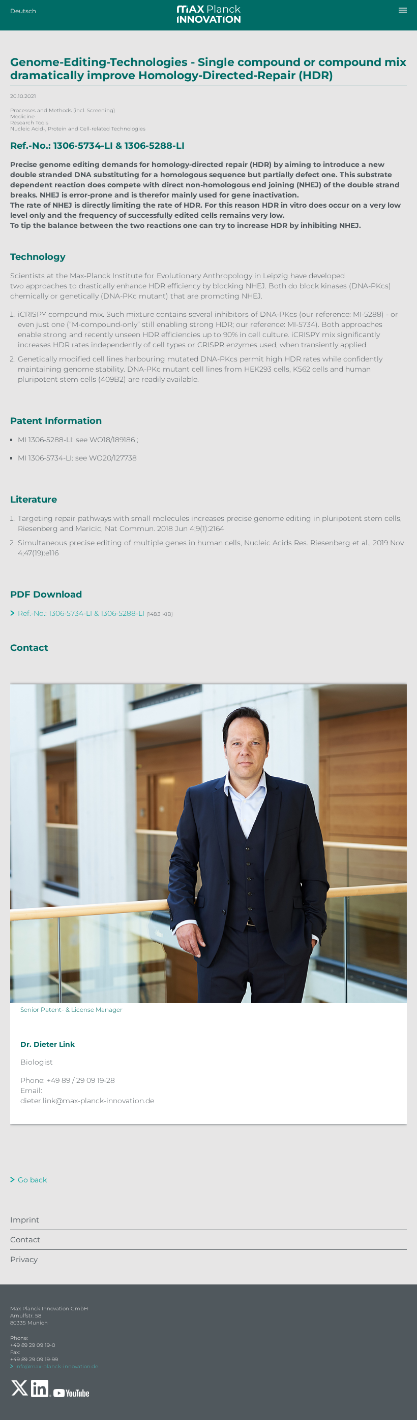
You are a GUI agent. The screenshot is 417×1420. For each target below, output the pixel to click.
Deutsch (23, 11)
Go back (32, 1179)
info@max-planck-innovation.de (56, 1366)
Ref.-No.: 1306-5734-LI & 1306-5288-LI (81, 613)
